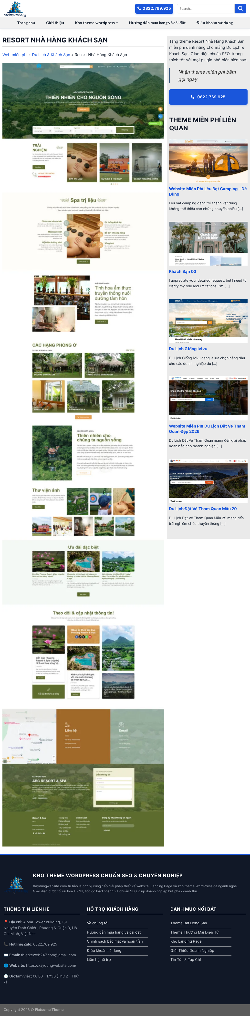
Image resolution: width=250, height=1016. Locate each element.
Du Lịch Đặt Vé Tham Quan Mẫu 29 (203, 508)
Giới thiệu (55, 22)
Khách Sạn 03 (182, 271)
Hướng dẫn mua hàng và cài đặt (157, 22)
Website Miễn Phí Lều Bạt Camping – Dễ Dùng (208, 191)
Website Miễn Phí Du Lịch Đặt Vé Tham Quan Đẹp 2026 (207, 429)
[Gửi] (240, 8)
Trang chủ (26, 22)
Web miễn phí (14, 54)
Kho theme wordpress (95, 22)
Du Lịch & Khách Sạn (51, 54)
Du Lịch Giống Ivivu (188, 348)
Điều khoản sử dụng (215, 22)
